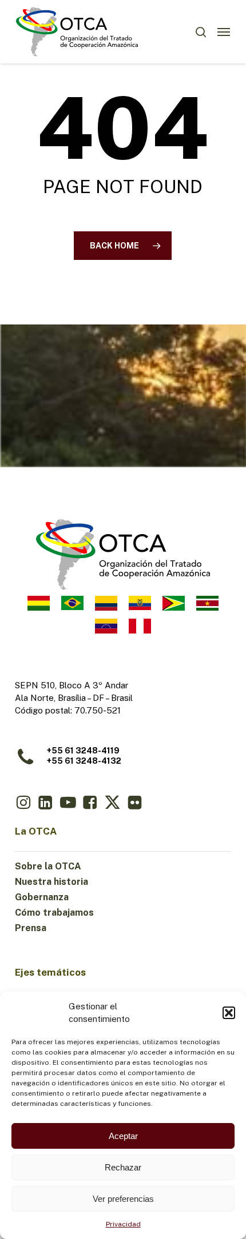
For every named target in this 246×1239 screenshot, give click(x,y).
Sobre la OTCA (48, 866)
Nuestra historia (51, 881)
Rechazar (123, 1167)
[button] (229, 1013)
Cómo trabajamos (54, 912)
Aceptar (123, 1136)
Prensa (30, 928)
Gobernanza (42, 897)
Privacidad (123, 1224)
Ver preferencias (123, 1199)
